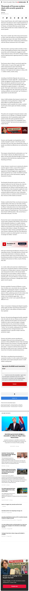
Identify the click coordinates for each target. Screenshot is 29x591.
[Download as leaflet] (22, 18)
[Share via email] (18, 18)
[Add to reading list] (26, 18)
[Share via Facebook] (3, 18)
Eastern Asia (14, 405)
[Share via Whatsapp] (11, 18)
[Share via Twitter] (7, 18)
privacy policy (21, 378)
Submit (14, 384)
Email (3, 368)
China (20, 405)
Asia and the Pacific (6, 405)
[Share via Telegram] (14, 18)
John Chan (3, 12)
